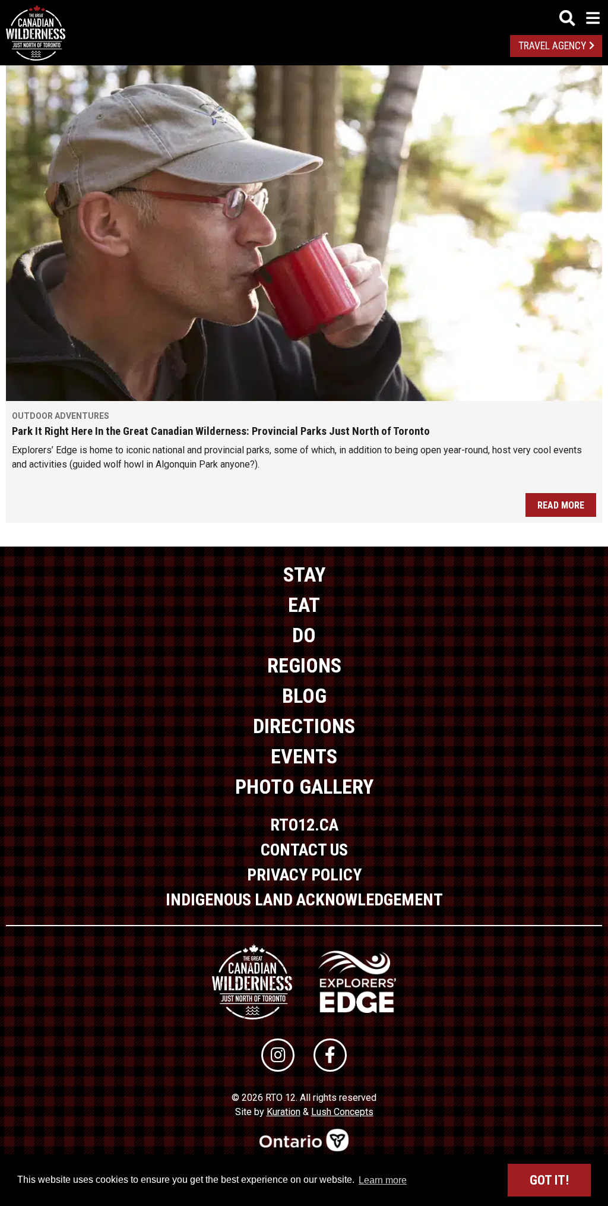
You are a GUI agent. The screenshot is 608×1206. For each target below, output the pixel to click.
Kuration (283, 1111)
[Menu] (579, 18)
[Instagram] (277, 1055)
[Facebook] (330, 1055)
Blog (304, 696)
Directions (304, 726)
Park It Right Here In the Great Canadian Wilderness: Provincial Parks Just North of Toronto (221, 431)
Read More (560, 505)
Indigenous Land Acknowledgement (304, 900)
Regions (304, 665)
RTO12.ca (304, 825)
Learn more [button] (383, 1180)
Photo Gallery (304, 786)
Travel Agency (552, 46)
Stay (304, 574)
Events (304, 756)
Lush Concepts (342, 1111)
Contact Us (304, 850)
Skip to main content (304, 16)
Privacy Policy (304, 875)
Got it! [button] (549, 1180)
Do (304, 635)
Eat (304, 605)
